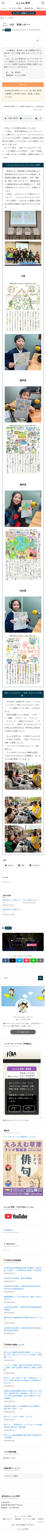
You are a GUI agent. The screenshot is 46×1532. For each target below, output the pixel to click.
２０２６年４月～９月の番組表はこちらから (19, 1137)
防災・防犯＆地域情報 (19, 1525)
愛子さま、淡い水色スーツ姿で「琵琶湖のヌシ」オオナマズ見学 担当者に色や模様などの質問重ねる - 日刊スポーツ (23, 1380)
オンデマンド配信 (25, 1516)
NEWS (8, 30)
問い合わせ (30, 1525)
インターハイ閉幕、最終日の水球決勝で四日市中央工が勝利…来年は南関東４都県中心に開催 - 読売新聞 (23, 1367)
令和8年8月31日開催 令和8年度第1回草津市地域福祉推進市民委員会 (22, 1329)
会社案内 (40, 1519)
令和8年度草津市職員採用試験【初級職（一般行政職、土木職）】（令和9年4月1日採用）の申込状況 (22, 1269)
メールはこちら (23, 1032)
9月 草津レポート (30, 900)
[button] (5, 960)
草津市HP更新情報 (13, 1260)
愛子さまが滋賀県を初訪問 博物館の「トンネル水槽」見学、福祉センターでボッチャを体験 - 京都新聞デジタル (23, 1354)
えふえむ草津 (23, 3)
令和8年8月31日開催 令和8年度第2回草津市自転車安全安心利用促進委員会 (22, 1287)
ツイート (6, 1250)
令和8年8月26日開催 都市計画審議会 (18, 1278)
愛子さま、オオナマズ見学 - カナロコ (18, 1417)
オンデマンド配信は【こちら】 (23, 13)
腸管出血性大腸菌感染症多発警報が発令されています (23, 1319)
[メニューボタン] (3, 3)
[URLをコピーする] (40, 960)
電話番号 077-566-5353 (10, 1508)
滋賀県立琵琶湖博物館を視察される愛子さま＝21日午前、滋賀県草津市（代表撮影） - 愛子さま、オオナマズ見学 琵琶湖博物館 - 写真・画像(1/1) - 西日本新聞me (23, 1394)
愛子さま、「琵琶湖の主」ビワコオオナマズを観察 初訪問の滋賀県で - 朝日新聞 (23, 1426)
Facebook (8, 1230)
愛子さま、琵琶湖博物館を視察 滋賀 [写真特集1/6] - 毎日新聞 (22, 1436)
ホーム (17, 1516)
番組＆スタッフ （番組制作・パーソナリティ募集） (19, 1519)
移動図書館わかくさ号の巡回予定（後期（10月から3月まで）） (23, 1298)
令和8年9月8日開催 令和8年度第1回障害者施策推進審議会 (23, 1308)
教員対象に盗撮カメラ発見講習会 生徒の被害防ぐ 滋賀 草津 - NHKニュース (22, 1407)
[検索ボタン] (43, 3)
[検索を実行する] (40, 978)
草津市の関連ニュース (15, 1345)
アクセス (40, 1522)
